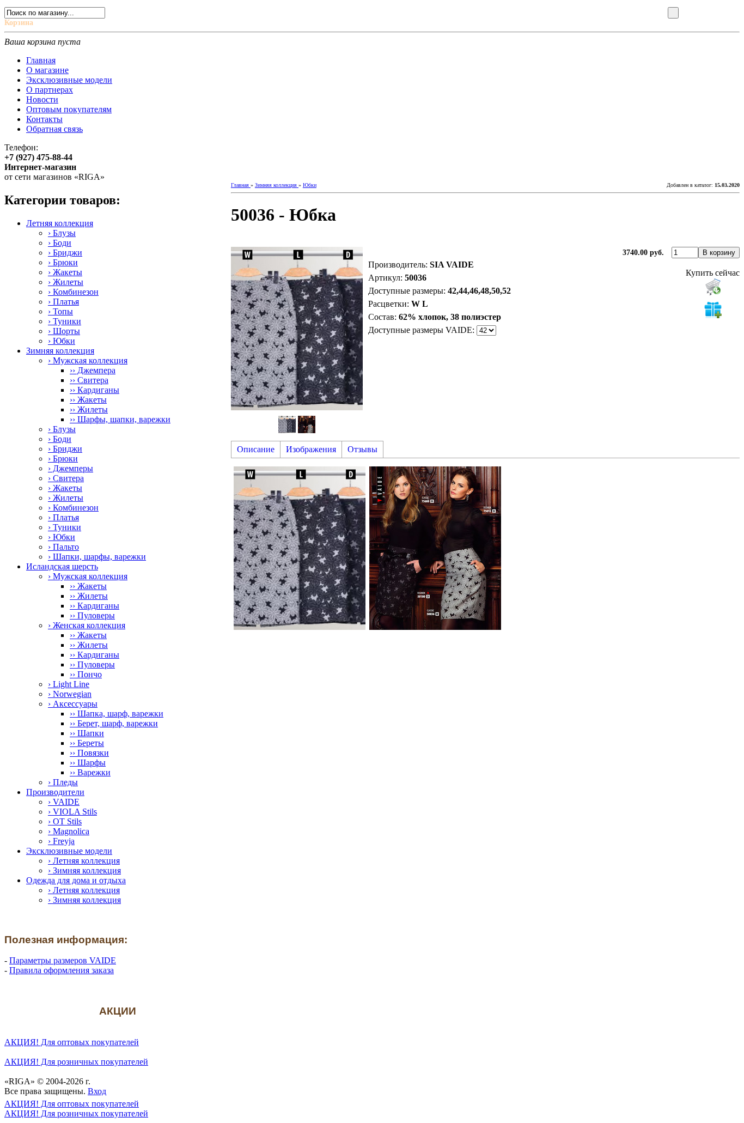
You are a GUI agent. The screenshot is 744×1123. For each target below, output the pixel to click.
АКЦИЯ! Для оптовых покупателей (71, 1042)
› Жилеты (65, 282)
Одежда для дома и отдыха (76, 880)
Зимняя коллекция (60, 350)
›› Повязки (89, 752)
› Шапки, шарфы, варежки (97, 556)
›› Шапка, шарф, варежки (116, 713)
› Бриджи (65, 252)
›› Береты (87, 743)
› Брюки (63, 262)
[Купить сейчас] (713, 286)
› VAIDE (64, 801)
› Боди (59, 242)
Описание (256, 449)
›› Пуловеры (92, 615)
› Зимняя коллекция (84, 870)
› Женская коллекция (86, 625)
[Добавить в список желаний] (713, 309)
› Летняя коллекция (84, 860)
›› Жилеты (89, 409)
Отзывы (362, 449)
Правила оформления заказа (61, 970)
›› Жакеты (88, 399)
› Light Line (68, 684)
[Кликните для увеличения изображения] (297, 328)
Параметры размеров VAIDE (62, 960)
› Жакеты (65, 272)
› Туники (64, 321)
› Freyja (61, 841)
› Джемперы (70, 468)
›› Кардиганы (94, 389)
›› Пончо (86, 674)
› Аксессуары (72, 703)
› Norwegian (70, 694)
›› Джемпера (92, 370)
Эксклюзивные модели (69, 850)
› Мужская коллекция (87, 360)
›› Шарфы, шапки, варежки (120, 419)
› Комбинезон (73, 291)
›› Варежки (90, 772)
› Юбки (61, 340)
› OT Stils (65, 821)
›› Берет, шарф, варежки (114, 723)
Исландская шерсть (62, 566)
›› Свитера (89, 380)
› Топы (60, 311)
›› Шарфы (88, 762)
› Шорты (64, 331)
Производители (55, 792)
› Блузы (62, 233)
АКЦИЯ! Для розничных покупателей (76, 1061)
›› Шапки (87, 733)
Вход (97, 1091)
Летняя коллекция (59, 223)
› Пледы (63, 782)
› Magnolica (68, 831)
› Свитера (66, 478)
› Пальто (63, 546)
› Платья (63, 301)
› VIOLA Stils (72, 811)
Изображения (311, 449)
